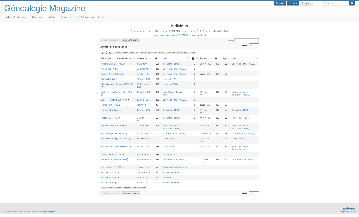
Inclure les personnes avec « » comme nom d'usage (179, 35)
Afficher (51, 17)
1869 (208, 104)
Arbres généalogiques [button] (16, 17)
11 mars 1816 (203, 111)
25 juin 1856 (205, 63)
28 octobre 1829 (144, 154)
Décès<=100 (145, 52)
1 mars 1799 (142, 182)
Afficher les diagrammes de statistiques (130, 187)
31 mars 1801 (143, 177)
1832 (143, 104)
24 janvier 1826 (204, 140)
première (105, 39)
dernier (136, 39)
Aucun (219, 30)
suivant (128, 39)
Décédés (124, 52)
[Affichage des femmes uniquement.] (106, 52)
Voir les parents (107, 187)
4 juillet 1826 (142, 133)
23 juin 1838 (142, 146)
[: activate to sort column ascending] (158, 58)
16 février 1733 (143, 109)
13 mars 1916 (203, 93)
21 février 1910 (204, 161)
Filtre (231, 40)
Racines (184, 52)
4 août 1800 (142, 63)
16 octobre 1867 (144, 91)
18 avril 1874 (206, 125)
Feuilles (192, 52)
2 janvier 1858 (143, 125)
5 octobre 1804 (143, 172)
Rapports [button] (65, 17)
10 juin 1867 (205, 117)
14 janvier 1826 (144, 138)
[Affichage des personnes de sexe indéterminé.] (110, 52)
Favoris (279, 3)
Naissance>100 (158, 52)
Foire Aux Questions (85, 17)
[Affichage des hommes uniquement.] (103, 52)
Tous (226, 30)
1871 (208, 73)
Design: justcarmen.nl (348, 211)
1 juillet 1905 (205, 133)
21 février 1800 (143, 78)
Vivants (117, 52)
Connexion (306, 3)
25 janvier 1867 (144, 68)
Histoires (102, 17)
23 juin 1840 (142, 73)
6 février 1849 (143, 167)
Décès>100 (134, 52)
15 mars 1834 (143, 99)
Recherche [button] (37, 17)
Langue (292, 3)
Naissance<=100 (172, 52)
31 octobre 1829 (144, 159)
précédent (114, 39)
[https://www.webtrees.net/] (269, 208)
